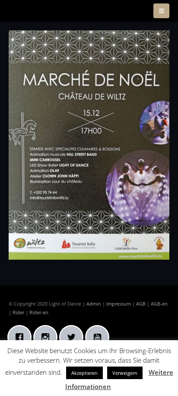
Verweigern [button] (124, 373)
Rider (18, 312)
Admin (93, 304)
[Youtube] (99, 337)
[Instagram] (47, 337)
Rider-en (38, 312)
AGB (141, 304)
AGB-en (159, 304)
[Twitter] (73, 337)
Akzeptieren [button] (84, 373)
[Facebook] (22, 337)
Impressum (118, 304)
